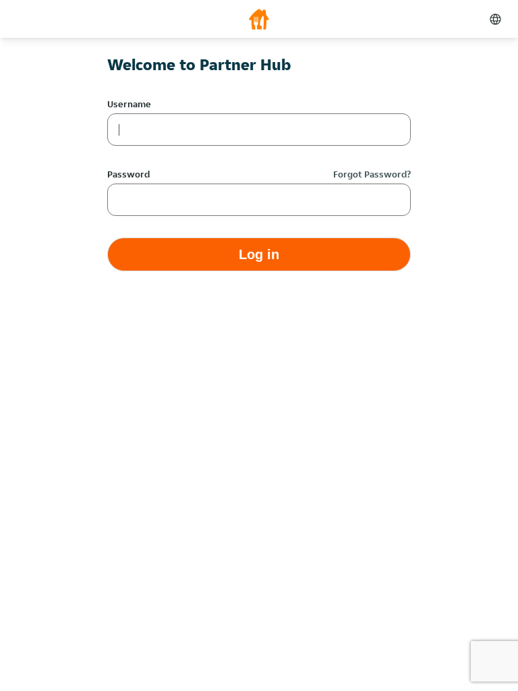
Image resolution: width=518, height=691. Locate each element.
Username (129, 104)
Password (128, 174)
